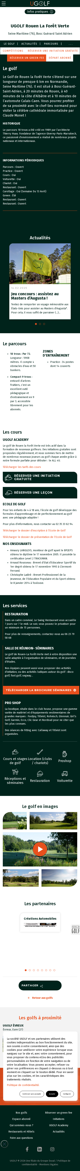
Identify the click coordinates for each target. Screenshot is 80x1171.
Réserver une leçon (33, 492)
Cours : (7, 175)
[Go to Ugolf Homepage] (40, 3)
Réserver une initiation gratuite (53, 50)
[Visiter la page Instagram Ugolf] (52, 1149)
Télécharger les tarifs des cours (22, 467)
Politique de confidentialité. (23, 1085)
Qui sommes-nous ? (21, 1125)
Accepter (52, 1094)
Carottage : (9, 191)
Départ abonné (60, 57)
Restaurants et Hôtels (21, 1131)
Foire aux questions (21, 1138)
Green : (7, 195)
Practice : (9, 171)
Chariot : (8, 183)
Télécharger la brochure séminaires (39, 690)
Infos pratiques (37, 11)
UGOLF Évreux (13, 1025)
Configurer (67, 1094)
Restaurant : (10, 187)
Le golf (9, 43)
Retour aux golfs (42, 997)
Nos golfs (21, 1112)
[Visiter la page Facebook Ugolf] (27, 1149)
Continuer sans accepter (32, 1094)
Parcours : (9, 167)
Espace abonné (21, 1119)
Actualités (29, 43)
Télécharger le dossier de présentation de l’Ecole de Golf (37, 537)
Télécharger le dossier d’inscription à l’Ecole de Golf (34, 530)
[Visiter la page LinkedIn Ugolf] (39, 1149)
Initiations (58, 1119)
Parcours (51, 43)
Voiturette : (10, 179)
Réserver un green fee (27, 57)
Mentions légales (48, 1164)
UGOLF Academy (58, 1125)
